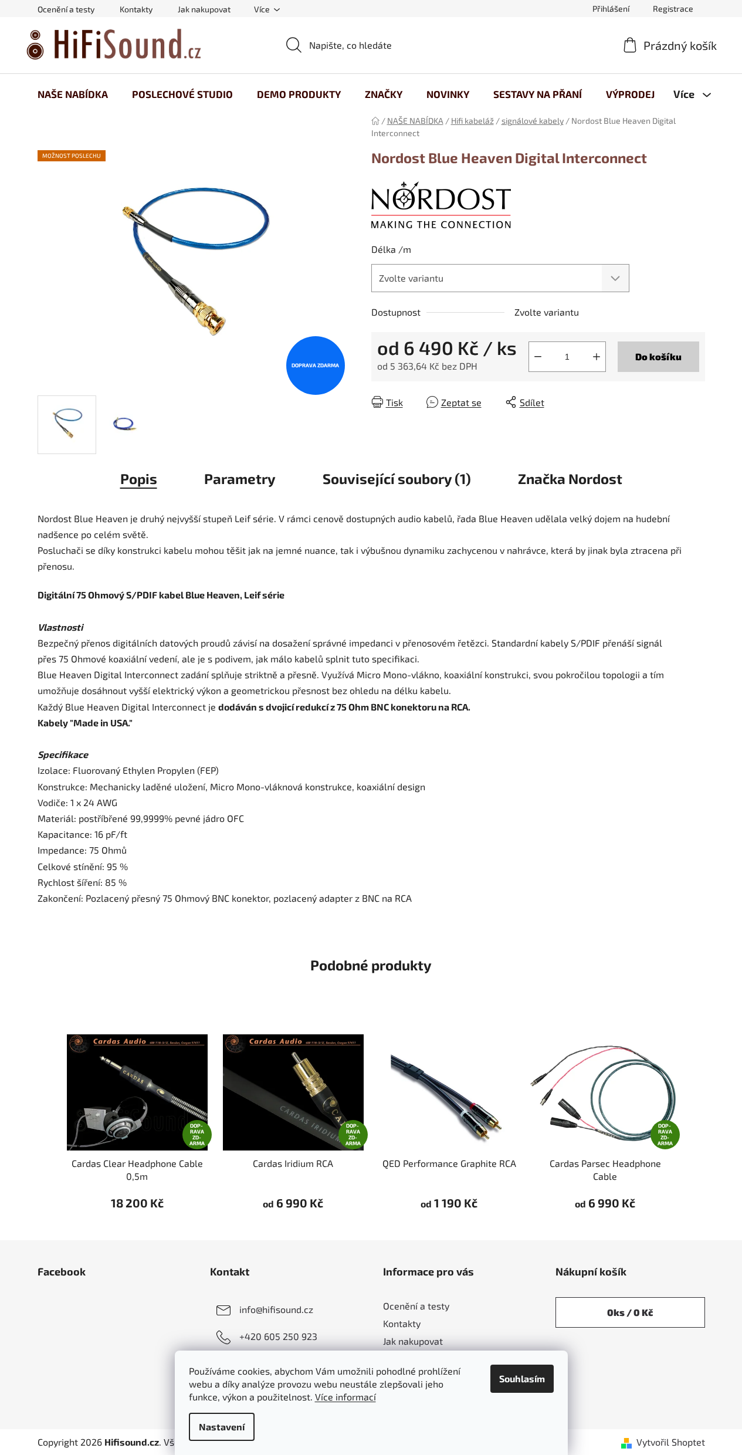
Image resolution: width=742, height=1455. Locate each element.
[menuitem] (73, 94)
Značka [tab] (570, 478)
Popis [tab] (138, 478)
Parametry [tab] (240, 478)
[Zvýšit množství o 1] (596, 356)
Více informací (345, 1396)
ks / (630, 1312)
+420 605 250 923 (278, 1336)
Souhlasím (522, 1378)
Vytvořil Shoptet (670, 1441)
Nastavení (222, 1426)
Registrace (673, 8)
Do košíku (658, 356)
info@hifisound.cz (276, 1309)
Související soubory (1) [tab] (397, 478)
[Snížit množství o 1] (538, 356)
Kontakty (136, 9)
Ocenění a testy (66, 9)
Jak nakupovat (204, 9)
